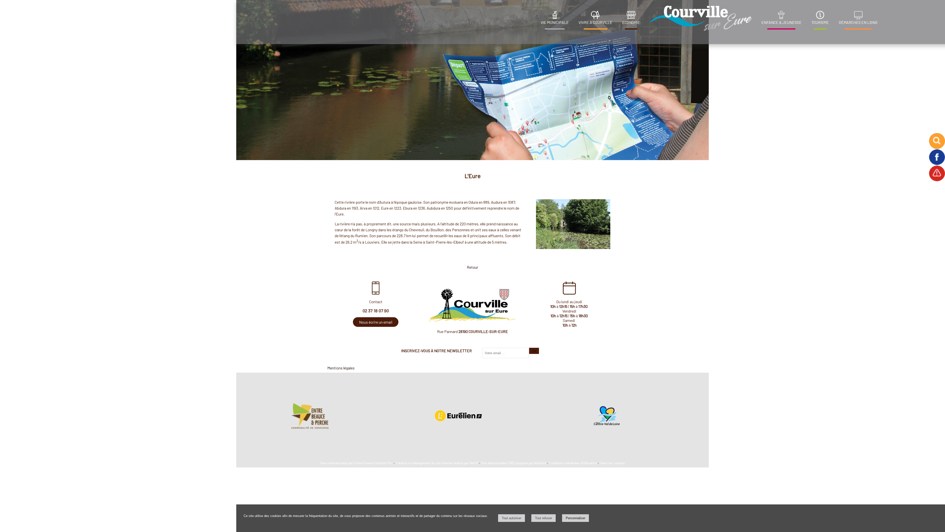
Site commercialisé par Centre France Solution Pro (356, 463)
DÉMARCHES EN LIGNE (858, 22)
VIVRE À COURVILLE (595, 22)
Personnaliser (575, 518)
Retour (472, 267)
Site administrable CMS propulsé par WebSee (513, 463)
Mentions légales (341, 368)
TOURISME (820, 22)
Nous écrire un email (375, 322)
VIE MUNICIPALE (555, 22)
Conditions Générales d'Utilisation (573, 463)
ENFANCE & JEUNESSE (781, 22)
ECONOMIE (631, 22)
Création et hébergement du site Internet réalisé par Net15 (436, 463)
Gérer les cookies (612, 463)
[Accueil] (699, 18)
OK (534, 351)
